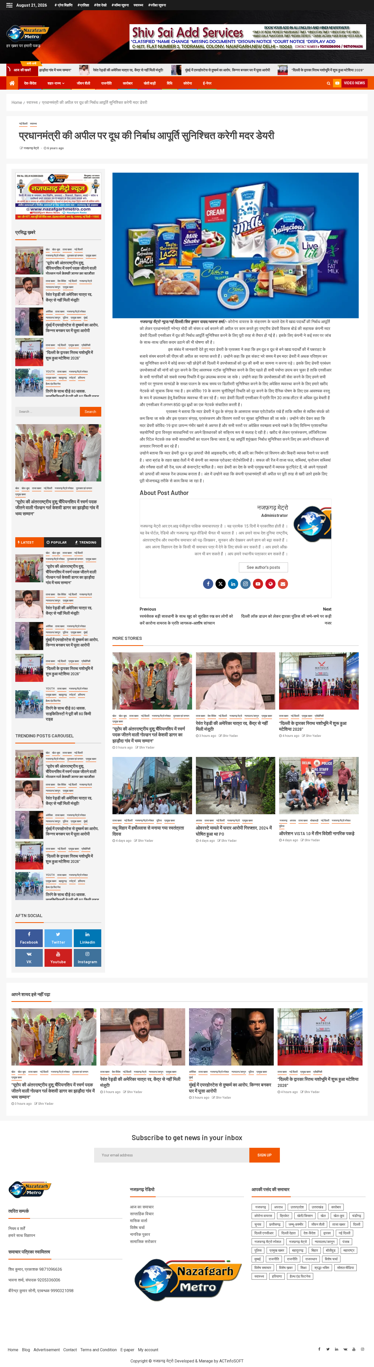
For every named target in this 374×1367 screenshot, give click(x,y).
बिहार (314, 1250)
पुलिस (159, 820)
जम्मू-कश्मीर (296, 1224)
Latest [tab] (27, 542)
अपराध (199, 820)
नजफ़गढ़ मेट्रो (32, 148)
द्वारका (327, 1233)
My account (148, 1349)
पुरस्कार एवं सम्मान (181, 715)
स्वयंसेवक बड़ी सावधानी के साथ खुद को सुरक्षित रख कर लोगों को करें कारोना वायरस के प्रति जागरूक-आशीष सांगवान (186, 616)
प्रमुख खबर (117, 721)
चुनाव (257, 1224)
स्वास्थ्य (138, 5)
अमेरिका (49, 311)
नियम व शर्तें (16, 1228)
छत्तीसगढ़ (275, 1224)
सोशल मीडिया (345, 1268)
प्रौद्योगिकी (319, 715)
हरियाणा (81, 377)
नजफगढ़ (283, 820)
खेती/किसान (305, 1216)
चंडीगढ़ (356, 1216)
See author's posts (263, 567)
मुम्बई (257, 1259)
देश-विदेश (30, 83)
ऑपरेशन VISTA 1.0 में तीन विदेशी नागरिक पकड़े (316, 833)
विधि (169, 83)
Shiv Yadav (146, 747)
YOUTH (50, 371)
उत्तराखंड (317, 1207)
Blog (26, 1349)
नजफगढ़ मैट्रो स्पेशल (161, 715)
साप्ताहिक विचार (142, 1213)
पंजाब (345, 1242)
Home (13, 1349)
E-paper (127, 1349)
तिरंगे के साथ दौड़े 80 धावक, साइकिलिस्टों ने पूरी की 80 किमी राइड (72, 394)
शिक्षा (303, 1268)
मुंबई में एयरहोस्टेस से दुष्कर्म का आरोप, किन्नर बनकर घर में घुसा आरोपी (141, 70)
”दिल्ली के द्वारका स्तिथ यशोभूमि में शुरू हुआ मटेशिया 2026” (242, 70)
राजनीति (106, 83)
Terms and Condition (98, 1349)
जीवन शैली (83, 83)
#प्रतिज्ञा (83, 5)
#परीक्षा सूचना (157, 5)
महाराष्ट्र (348, 1250)
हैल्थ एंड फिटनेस (53, 383)
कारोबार (128, 83)
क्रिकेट (284, 1216)
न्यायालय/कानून (251, 715)
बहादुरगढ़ (63, 377)
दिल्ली (356, 1224)
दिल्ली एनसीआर (264, 1233)
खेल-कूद (123, 715)
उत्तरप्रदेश (297, 1207)
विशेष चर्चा (137, 1227)
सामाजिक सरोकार (143, 1241)
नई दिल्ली (23, 123)
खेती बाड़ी (150, 83)
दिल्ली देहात (288, 1233)
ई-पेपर (207, 83)
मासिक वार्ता (138, 1220)
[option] (58, 261)
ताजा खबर (133, 715)
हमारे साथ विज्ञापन (21, 1235)
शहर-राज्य (54, 83)
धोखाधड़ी (314, 820)
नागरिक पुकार (140, 1234)
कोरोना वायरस (263, 1216)
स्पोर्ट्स (72, 377)
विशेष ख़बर (286, 1268)
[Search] (328, 83)
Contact (70, 1349)
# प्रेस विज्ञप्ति (63, 5)
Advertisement (47, 1349)
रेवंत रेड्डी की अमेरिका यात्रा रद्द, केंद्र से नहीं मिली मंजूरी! (69, 610)
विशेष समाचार (262, 1268)
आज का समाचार (142, 1207)
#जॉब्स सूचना (120, 5)
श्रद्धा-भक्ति (321, 1268)
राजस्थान (311, 1259)
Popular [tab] (59, 542)
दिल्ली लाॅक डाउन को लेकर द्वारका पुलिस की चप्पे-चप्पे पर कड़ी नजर (286, 616)
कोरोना (187, 83)
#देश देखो (100, 5)
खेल (114, 715)
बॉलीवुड (331, 1250)
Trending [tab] (87, 542)
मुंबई (86, 317)
